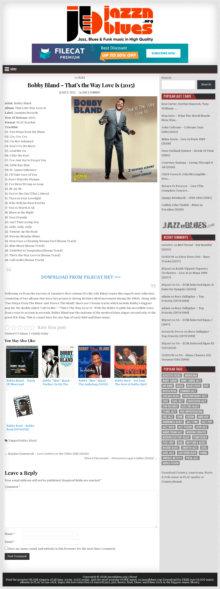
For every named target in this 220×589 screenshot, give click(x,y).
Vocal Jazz (192, 458)
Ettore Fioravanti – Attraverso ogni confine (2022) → (120, 458)
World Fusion (171, 463)
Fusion (190, 417)
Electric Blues (190, 406)
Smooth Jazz (189, 448)
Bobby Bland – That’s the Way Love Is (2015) (81, 85)
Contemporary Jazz (195, 396)
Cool (165, 401)
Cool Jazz (177, 401)
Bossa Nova (169, 391)
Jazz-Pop (207, 422)
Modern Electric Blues (176, 437)
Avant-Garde (170, 381)
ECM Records (170, 406)
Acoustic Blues (172, 375)
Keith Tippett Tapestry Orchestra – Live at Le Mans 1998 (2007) (185, 273)
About (133, 576)
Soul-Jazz (168, 453)
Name (10, 533)
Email (10, 541)
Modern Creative (196, 432)
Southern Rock (187, 453)
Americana (191, 375)
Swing (203, 453)
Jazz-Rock (168, 427)
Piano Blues (200, 437)
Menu (14, 69)
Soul (204, 448)
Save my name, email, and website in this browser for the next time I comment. (62, 548)
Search (166, 77)
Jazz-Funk (192, 422)
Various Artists (172, 458)
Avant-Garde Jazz (191, 381)
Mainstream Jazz (173, 432)
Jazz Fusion (185, 427)
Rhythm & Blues (196, 442)
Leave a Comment (91, 92)
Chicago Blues (171, 396)
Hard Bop (203, 417)
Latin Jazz (201, 427)
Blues (81, 77)
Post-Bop (168, 442)
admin (166, 296)
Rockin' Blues (170, 448)
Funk (179, 417)
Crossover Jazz (196, 401)
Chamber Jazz (188, 391)
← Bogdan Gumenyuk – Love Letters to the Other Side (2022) (47, 453)
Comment (12, 486)
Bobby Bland (28, 440)
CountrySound (172, 481)
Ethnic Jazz (169, 412)
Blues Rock (193, 386)
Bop (206, 386)
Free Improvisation (191, 412)
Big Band (168, 386)
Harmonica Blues (173, 422)
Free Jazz (168, 417)
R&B (180, 442)
